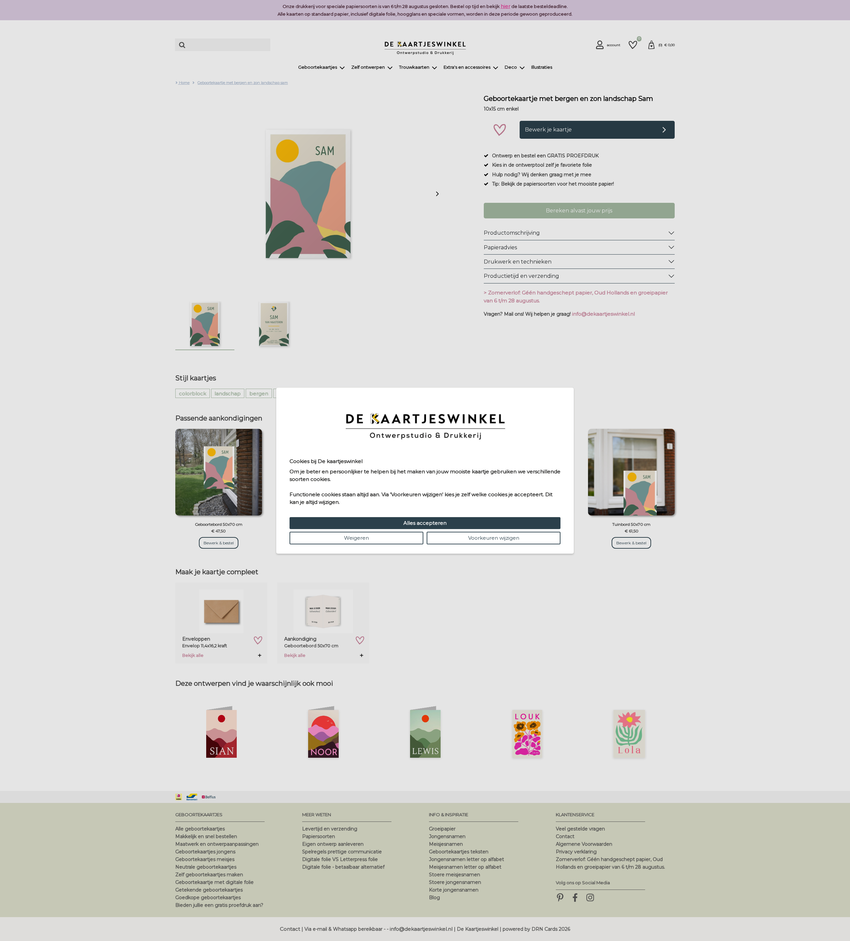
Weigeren (356, 538)
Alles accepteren (425, 523)
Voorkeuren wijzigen (493, 538)
